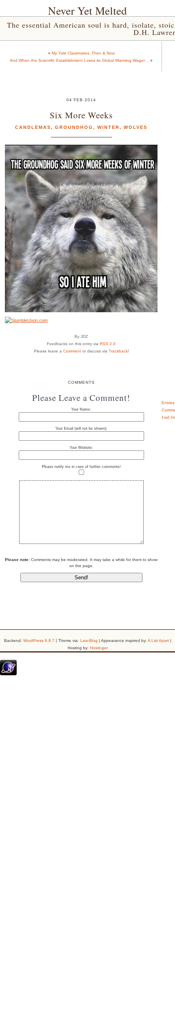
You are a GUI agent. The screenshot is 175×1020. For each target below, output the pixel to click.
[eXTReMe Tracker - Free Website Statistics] (8, 673)
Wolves (135, 127)
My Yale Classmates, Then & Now (83, 53)
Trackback (118, 351)
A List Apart (158, 640)
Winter (108, 127)
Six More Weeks (81, 115)
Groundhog (74, 127)
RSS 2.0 (108, 343)
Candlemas (33, 127)
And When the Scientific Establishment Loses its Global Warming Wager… (79, 60)
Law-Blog (89, 640)
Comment (72, 351)
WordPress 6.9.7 (39, 640)
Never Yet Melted (87, 10)
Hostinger (99, 648)
